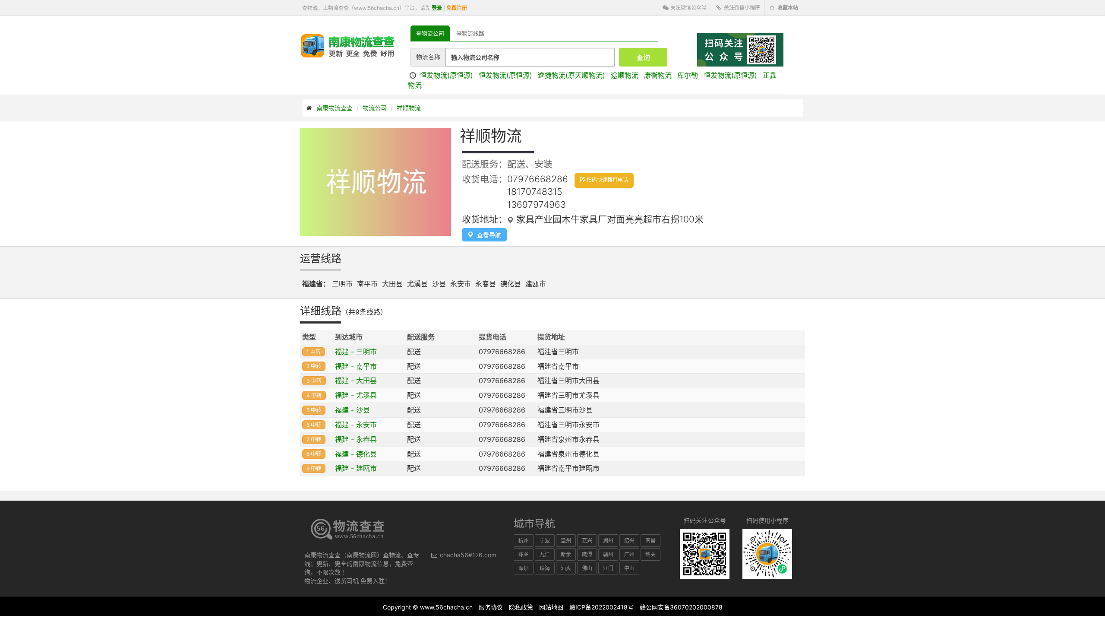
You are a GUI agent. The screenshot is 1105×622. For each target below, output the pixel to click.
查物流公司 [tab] (430, 33)
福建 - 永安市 (356, 424)
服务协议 (491, 607)
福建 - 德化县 (356, 454)
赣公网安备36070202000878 (681, 607)
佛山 (587, 568)
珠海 (545, 568)
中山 (629, 568)
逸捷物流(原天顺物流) (571, 75)
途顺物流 (624, 75)
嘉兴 (587, 540)
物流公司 (375, 107)
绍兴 (629, 540)
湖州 (608, 540)
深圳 (523, 568)
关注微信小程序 (741, 7)
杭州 (523, 540)
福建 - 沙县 (352, 410)
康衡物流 (658, 75)
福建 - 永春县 (356, 439)
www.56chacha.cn (446, 607)
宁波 (545, 540)
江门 (608, 568)
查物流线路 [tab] (470, 33)
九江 (545, 554)
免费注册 (456, 8)
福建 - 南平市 (356, 366)
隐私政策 (521, 607)
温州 (566, 540)
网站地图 (551, 607)
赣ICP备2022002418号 (601, 607)
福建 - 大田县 (356, 380)
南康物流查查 (334, 107)
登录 (437, 8)
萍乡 (523, 554)
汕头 (566, 568)
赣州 (608, 554)
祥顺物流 (409, 107)
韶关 (650, 554)
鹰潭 (587, 554)
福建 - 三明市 (356, 351)
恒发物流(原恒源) (446, 75)
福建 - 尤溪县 (356, 395)
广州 (629, 554)
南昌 (650, 540)
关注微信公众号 (688, 7)
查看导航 (487, 234)
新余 (566, 554)
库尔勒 (687, 75)
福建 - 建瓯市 (356, 468)
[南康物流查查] (347, 45)
